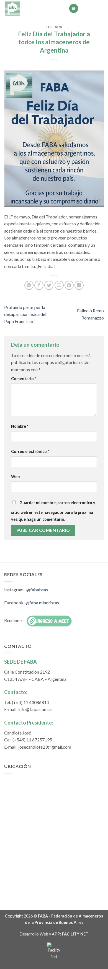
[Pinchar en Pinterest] (69, 285)
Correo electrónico (30, 451)
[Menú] (73, 8)
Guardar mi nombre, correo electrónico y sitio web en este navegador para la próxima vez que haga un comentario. (53, 511)
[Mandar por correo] (59, 285)
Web (15, 476)
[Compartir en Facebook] (38, 285)
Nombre (19, 426)
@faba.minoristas (42, 602)
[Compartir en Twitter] (48, 285)
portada (54, 27)
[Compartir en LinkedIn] (79, 285)
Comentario (23, 378)
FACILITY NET (75, 934)
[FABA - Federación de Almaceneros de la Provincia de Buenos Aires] (32, 8)
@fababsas (37, 589)
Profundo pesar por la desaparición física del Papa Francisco (25, 314)
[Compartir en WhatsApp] (29, 285)
